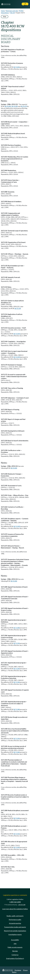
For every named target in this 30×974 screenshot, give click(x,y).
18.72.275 (24, 106)
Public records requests (15, 947)
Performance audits (15, 919)
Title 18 (12, 13)
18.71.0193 (16, 357)
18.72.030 (8, 106)
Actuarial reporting (15, 923)
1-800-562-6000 (15, 902)
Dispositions (5, 13)
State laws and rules (12, 11)
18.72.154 (17, 308)
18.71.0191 (16, 334)
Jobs (15, 943)
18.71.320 (16, 668)
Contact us (15, 955)
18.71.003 (16, 67)
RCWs (21, 11)
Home (3, 11)
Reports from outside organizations (15, 931)
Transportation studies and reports (15, 927)
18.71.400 (16, 818)
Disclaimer (18, 970)
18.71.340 (16, 709)
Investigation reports (15, 934)
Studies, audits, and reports (15, 916)
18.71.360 (16, 752)
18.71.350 (16, 738)
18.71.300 (16, 628)
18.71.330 (16, 682)
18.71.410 (16, 834)
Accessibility (15, 940)
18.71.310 (16, 643)
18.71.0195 (16, 526)
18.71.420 (16, 847)
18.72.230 (14, 106)
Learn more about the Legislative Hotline (15, 909)
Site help (15, 951)
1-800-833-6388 (21, 904)
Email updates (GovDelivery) (15, 958)
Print (4, 16)
